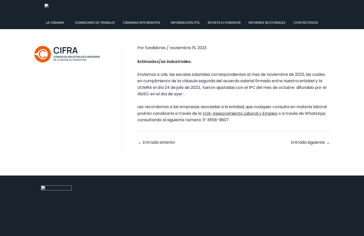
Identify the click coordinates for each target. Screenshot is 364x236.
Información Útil (185, 22)
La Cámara (55, 22)
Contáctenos (306, 22)
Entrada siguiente (310, 142)
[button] (56, 22)
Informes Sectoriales (267, 22)
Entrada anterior (156, 142)
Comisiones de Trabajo (95, 22)
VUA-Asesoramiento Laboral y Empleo (240, 113)
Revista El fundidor (224, 22)
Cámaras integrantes (141, 22)
